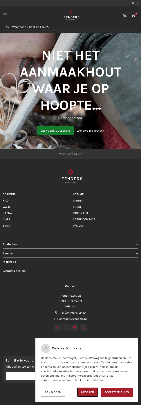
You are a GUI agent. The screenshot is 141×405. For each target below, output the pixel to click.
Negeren (87, 392)
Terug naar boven (69, 154)
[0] (133, 15)
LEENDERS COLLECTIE (55, 130)
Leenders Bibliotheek (90, 130)
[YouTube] (74, 327)
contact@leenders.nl (73, 319)
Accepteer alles (116, 392)
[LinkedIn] (66, 327)
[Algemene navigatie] (5, 14)
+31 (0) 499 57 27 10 (73, 312)
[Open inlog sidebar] (125, 15)
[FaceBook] (57, 327)
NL (133, 3)
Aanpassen (53, 392)
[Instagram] (83, 327)
